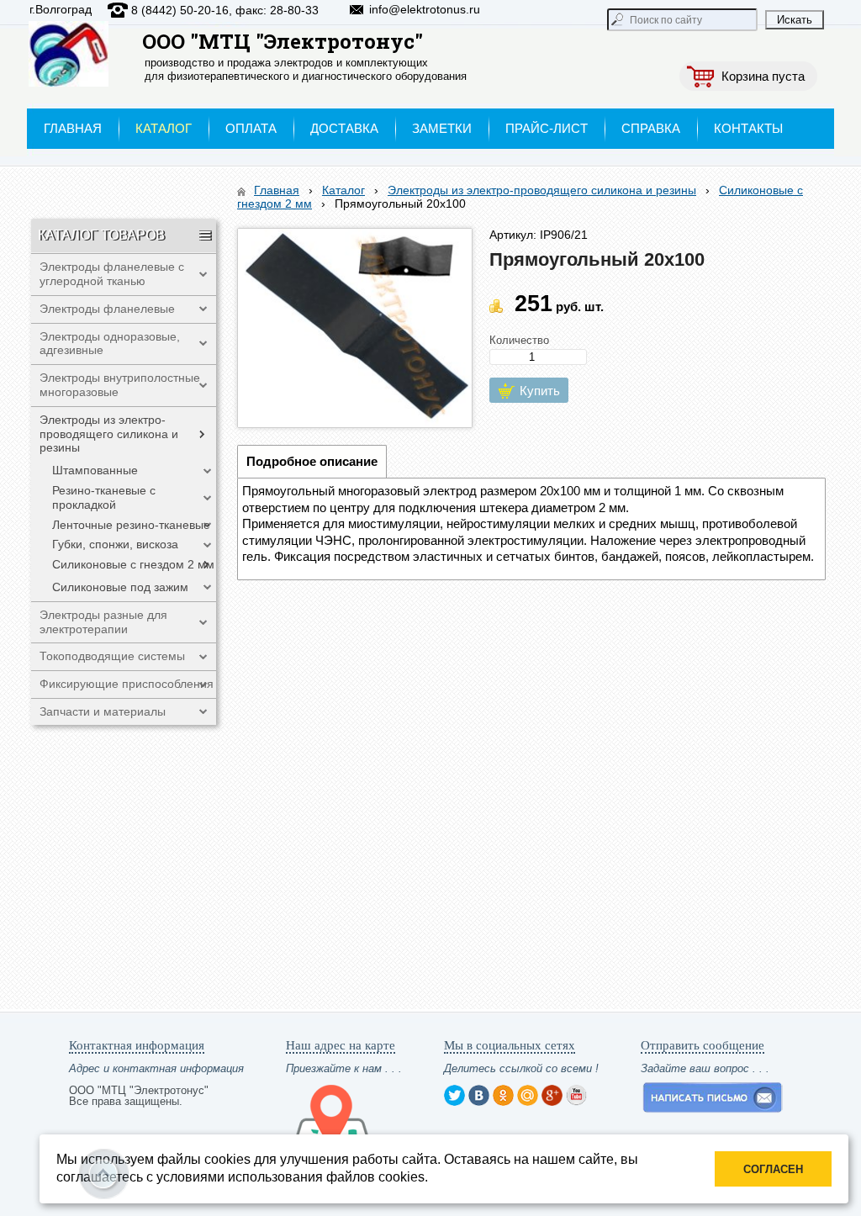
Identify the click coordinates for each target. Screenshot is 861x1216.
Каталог (343, 190)
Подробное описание (312, 461)
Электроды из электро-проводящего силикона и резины (542, 190)
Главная (276, 190)
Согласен (773, 1169)
